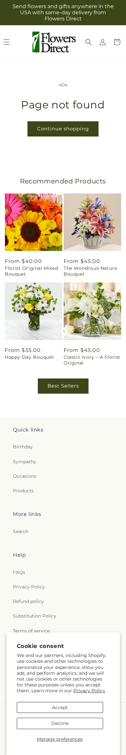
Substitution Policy (34, 616)
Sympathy (24, 462)
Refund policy (28, 601)
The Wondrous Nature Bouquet (90, 271)
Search (20, 531)
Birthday (23, 447)
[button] (88, 42)
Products (23, 491)
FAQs (19, 572)
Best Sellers (63, 386)
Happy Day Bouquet (29, 357)
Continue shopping (63, 129)
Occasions (24, 476)
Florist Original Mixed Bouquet (31, 271)
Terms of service (31, 631)
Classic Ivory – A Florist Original (92, 360)
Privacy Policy (89, 691)
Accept (60, 707)
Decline (59, 723)
